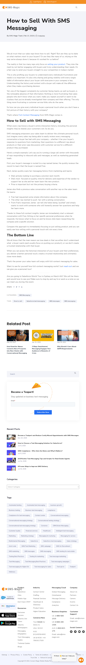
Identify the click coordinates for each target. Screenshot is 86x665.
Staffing (36, 595)
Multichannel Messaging (17, 541)
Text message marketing (57, 556)
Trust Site (33, 658)
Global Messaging (58, 592)
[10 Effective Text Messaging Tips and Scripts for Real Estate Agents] (12, 460)
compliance (51, 510)
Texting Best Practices (16, 556)
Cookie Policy (27, 655)
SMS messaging (69, 301)
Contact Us (74, 605)
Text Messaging (14, 562)
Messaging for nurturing (47, 536)
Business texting (14, 510)
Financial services (32, 531)
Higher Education (39, 611)
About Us (73, 592)
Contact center (40, 515)
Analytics (55, 605)
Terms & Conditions (41, 655)
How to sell (18, 301)
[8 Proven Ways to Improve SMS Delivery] (12, 468)
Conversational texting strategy (48, 521)
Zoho (19, 595)
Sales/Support (51, 2)
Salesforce (34, 541)
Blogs (20, 647)
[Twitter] (75, 631)
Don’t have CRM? (24, 602)
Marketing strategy (27, 536)
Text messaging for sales (42, 567)
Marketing (12, 536)
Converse (44, 526)
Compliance (56, 602)
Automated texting (15, 505)
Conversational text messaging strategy (22, 526)
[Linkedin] (83, 631)
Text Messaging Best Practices (35, 562)
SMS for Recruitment (63, 546)
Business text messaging (33, 510)
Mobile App (22, 598)
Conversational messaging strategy (21, 521)
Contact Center (38, 592)
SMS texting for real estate (65, 551)
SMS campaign (46, 546)
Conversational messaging (59, 515)
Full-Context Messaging (29, 115)
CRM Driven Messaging (60, 526)
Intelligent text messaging (64, 531)
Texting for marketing (36, 556)
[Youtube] (79, 631)
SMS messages (55, 301)
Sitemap (4, 655)
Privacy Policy (15, 655)
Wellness (12, 572)
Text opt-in (60, 567)
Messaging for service (68, 536)
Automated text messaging (36, 505)
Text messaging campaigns (60, 562)
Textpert (73, 567)
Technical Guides (24, 643)
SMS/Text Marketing (28, 546)
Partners (73, 595)
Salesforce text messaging (36, 301)
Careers (73, 598)
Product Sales (38, 608)
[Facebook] (71, 631)
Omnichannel (56, 595)
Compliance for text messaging (19, 515)
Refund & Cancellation (48, 658)
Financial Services (39, 598)
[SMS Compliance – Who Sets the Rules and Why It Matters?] (12, 452)
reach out (68, 266)
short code (12, 546)
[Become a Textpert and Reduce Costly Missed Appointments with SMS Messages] (12, 437)
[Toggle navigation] (83, 8)
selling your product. (57, 64)
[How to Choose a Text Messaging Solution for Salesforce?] (12, 444)
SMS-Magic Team (16, 36)
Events (72, 602)
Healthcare (47, 531)
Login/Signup (37, 2)
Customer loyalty (14, 531)
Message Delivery (58, 598)
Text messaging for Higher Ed (19, 567)
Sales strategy (72, 541)
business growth (56, 505)
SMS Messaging (24, 295)
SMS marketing (14, 551)
